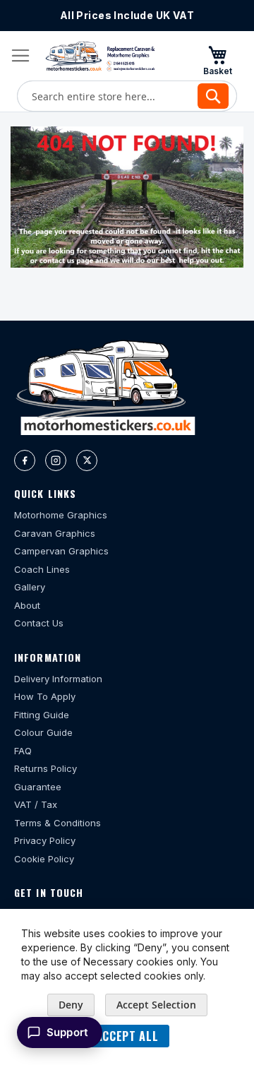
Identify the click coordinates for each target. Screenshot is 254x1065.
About (27, 605)
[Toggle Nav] (20, 56)
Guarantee (37, 786)
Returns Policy (45, 768)
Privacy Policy (44, 840)
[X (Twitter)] (86, 460)
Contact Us (39, 623)
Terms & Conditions (57, 822)
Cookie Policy (44, 858)
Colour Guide (43, 732)
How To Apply (44, 696)
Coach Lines (42, 569)
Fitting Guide (41, 714)
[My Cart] (217, 60)
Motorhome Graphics (60, 514)
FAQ (23, 750)
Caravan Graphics (54, 533)
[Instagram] (55, 460)
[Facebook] (24, 460)
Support (67, 1032)
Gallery (29, 587)
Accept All (127, 1036)
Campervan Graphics (61, 551)
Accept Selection (156, 1004)
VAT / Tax (35, 804)
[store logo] (100, 56)
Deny (71, 1004)
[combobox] (127, 96)
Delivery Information (58, 678)
